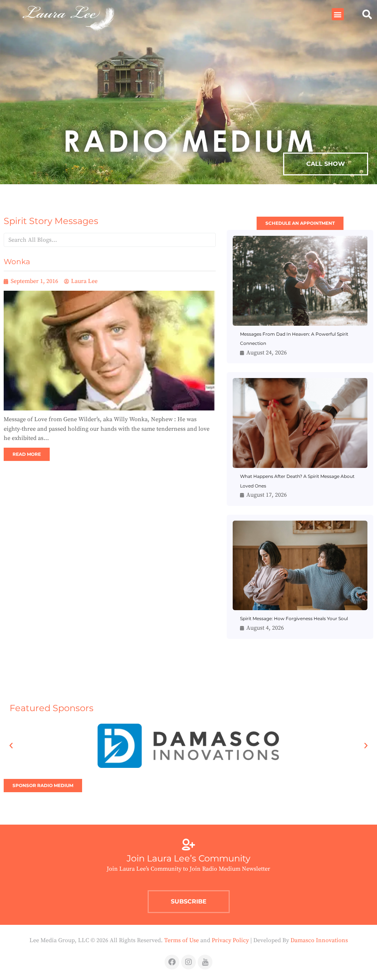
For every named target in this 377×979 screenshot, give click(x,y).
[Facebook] (172, 962)
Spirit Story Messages (51, 221)
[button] (338, 14)
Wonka (17, 261)
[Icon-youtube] (205, 962)
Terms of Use (181, 940)
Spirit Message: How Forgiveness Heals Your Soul (294, 618)
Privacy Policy (230, 940)
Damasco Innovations (319, 940)
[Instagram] (188, 962)
